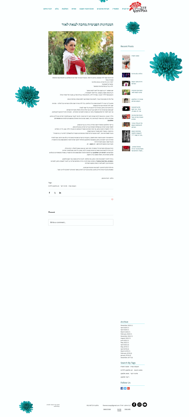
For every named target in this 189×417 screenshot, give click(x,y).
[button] (115, 8)
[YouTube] (145, 404)
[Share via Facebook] (49, 193)
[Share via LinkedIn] (60, 193)
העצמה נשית (72, 186)
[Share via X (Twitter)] (55, 193)
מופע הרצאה (138, 370)
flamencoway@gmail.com (111, 405)
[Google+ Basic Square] (128, 388)
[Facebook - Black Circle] (134, 404)
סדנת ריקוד (64, 186)
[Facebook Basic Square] (122, 388)
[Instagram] (139, 404)
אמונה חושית (125, 366)
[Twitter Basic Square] (125, 388)
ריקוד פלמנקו (125, 377)
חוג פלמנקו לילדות (53, 186)
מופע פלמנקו (125, 373)
